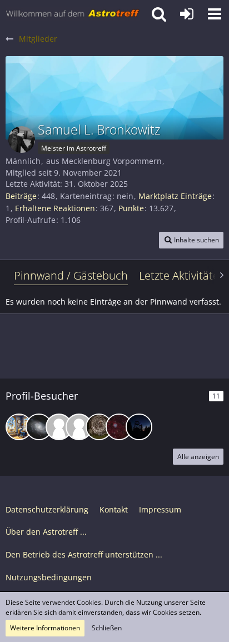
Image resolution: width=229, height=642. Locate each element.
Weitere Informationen (45, 628)
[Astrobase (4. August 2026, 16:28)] (39, 427)
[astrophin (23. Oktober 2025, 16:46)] (119, 427)
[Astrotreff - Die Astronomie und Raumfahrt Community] (72, 14)
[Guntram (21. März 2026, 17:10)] (59, 427)
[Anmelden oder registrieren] (187, 14)
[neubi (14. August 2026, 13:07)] (19, 427)
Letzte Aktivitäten (182, 275)
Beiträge (21, 196)
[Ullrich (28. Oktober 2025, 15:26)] (99, 427)
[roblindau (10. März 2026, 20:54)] (79, 427)
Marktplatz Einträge (175, 196)
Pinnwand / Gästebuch (71, 275)
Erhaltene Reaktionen (55, 208)
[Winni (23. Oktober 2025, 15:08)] (139, 427)
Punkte (131, 208)
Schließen (107, 628)
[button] (214, 14)
